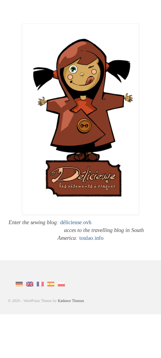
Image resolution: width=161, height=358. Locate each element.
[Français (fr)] (40, 283)
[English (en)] (29, 283)
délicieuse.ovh (75, 222)
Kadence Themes (71, 301)
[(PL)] (61, 283)
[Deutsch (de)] (19, 283)
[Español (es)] (50, 283)
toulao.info (91, 238)
